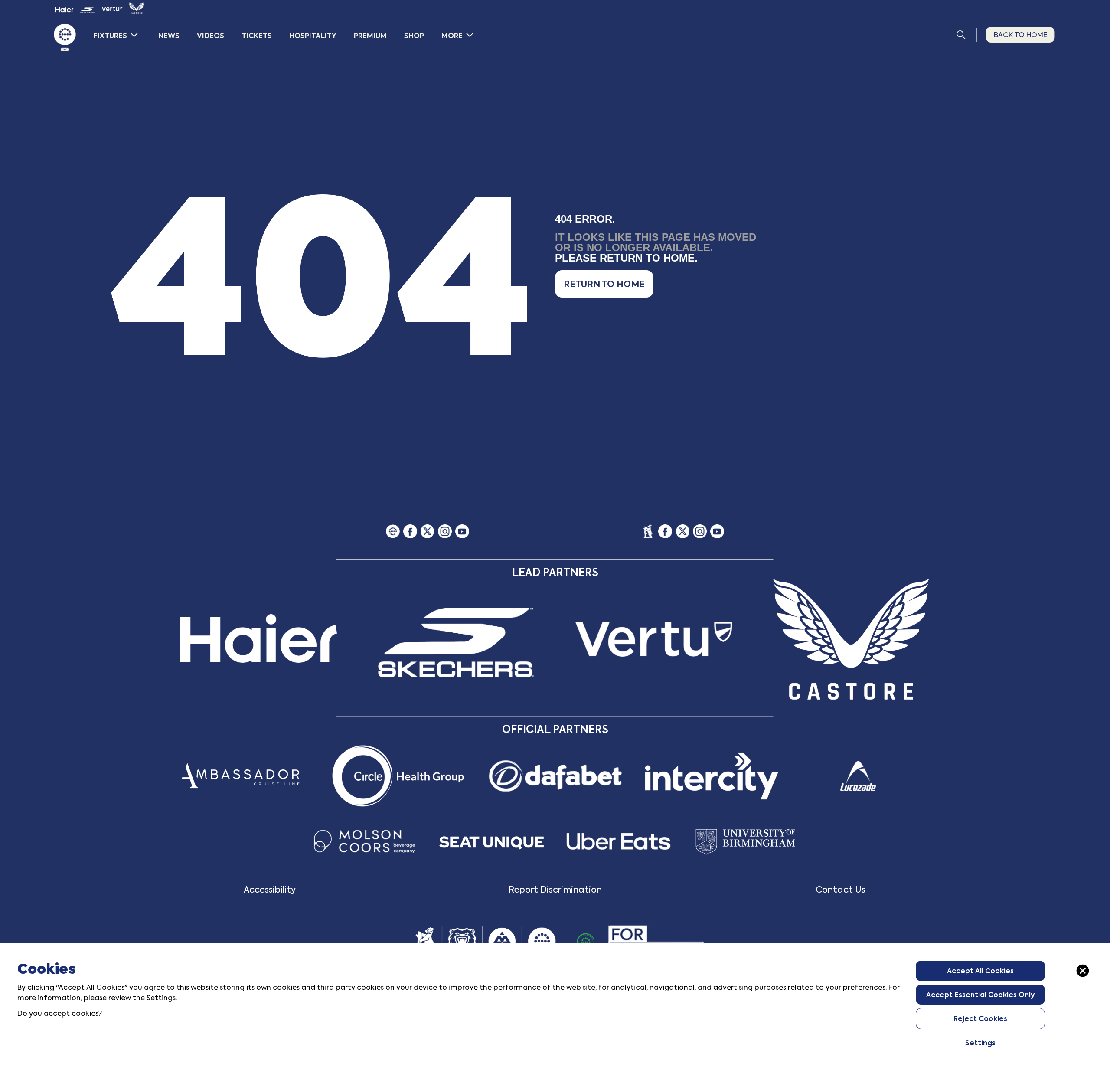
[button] (604, 284)
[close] (1083, 971)
